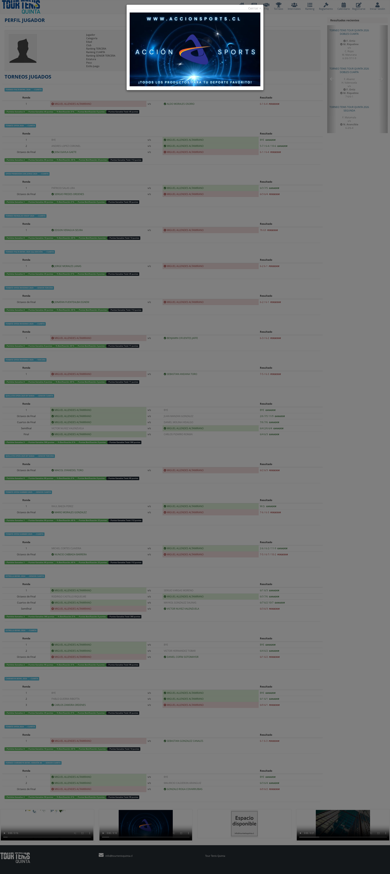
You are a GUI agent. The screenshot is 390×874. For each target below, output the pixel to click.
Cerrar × (254, 8)
